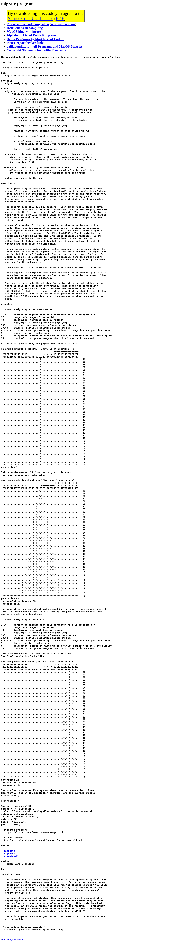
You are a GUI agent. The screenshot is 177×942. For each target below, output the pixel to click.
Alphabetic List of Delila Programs (31, 35)
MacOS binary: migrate (24, 31)
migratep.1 (11, 853)
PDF (60, 18)
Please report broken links (25, 43)
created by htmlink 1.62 (14, 939)
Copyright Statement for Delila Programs (36, 50)
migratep (9, 850)
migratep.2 (11, 856)
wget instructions (63, 24)
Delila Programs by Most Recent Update (35, 39)
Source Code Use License (30, 18)
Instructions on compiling (25, 28)
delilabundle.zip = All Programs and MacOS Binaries (44, 46)
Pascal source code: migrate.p (28, 24)
